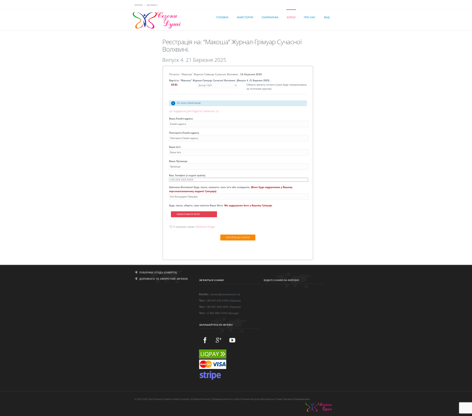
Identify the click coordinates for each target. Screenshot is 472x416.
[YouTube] (232, 340)
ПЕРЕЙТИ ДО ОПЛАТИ (238, 237)
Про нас (309, 17)
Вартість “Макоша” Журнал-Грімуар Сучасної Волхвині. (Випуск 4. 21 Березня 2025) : (220, 80)
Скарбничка (270, 17)
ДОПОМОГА (152, 5)
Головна (222, 17)
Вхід (326, 17)
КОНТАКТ (139, 5)
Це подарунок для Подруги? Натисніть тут (194, 111)
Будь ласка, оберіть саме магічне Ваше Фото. (220, 205)
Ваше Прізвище (178, 161)
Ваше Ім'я (175, 147)
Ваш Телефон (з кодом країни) (187, 175)
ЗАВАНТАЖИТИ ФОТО (188, 214)
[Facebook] (205, 340)
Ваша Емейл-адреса (181, 118)
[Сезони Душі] (322, 410)
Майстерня (245, 17)
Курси (291, 17)
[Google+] (219, 340)
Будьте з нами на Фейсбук (281, 280)
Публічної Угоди (205, 226)
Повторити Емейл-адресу (184, 132)
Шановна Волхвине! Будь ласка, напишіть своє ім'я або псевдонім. (230, 189)
